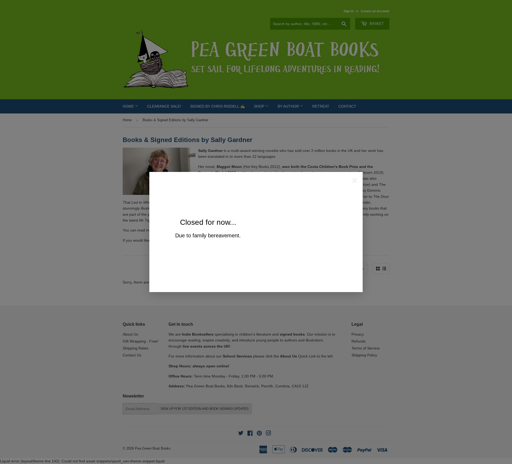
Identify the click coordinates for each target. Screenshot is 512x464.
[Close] (354, 180)
